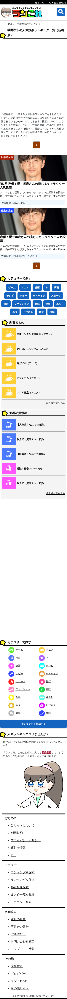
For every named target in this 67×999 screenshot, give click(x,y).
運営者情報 (18, 847)
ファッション (21, 303)
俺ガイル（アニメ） (28, 363)
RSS (13, 855)
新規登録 (46, 752)
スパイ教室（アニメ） (29, 392)
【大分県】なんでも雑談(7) (31, 424)
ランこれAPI (19, 981)
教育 (41, 312)
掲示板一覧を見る (55, 493)
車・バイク (39, 295)
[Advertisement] (33, 76)
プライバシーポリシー (26, 840)
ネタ (14, 312)
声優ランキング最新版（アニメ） (35, 334)
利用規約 (17, 832)
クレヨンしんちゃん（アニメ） (34, 348)
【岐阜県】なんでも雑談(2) (31, 454)
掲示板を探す (20, 887)
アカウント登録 (21, 902)
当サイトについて (23, 825)
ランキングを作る (23, 879)
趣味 (37, 303)
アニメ (25, 287)
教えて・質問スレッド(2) (30, 439)
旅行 (6, 303)
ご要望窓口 (18, 934)
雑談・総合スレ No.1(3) (29, 468)
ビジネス (28, 312)
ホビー (23, 295)
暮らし (60, 303)
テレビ (10, 295)
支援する (17, 966)
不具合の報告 (20, 926)
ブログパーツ (20, 973)
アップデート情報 (23, 948)
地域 (52, 312)
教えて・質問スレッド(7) (30, 483)
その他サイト (20, 988)
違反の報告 (18, 919)
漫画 (37, 287)
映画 (56, 287)
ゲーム (12, 287)
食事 (48, 303)
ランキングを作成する (33, 723)
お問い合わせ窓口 (23, 941)
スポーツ (56, 295)
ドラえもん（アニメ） (29, 378)
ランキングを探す (23, 872)
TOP (10, 23)
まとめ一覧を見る (55, 402)
